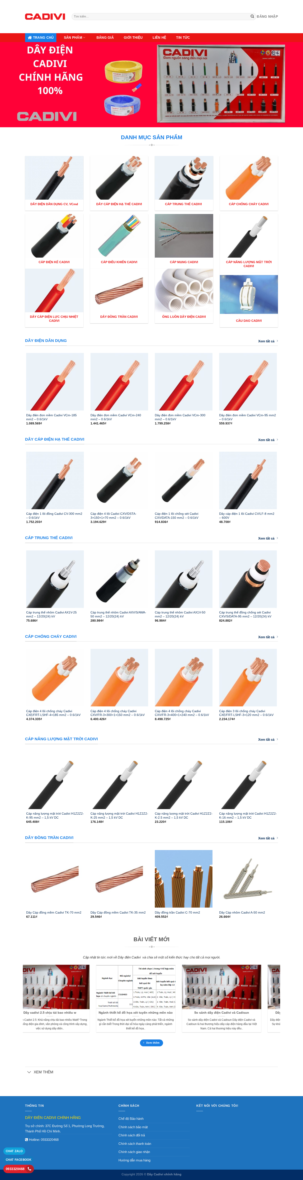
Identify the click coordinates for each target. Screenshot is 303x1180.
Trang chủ (43, 37)
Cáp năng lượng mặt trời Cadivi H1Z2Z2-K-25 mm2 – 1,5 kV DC (119, 815)
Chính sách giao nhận (134, 1152)
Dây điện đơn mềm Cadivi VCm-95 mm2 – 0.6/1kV (247, 417)
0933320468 (50, 1139)
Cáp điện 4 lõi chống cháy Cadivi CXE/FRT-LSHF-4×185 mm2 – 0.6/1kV (53, 713)
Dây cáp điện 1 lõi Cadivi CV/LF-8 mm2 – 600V (246, 515)
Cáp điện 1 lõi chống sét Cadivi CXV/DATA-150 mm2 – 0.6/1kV (176, 515)
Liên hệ (159, 37)
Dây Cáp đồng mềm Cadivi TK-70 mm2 (53, 912)
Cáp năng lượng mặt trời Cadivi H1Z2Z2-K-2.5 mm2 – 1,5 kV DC (183, 815)
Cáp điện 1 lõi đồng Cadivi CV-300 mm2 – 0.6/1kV (54, 515)
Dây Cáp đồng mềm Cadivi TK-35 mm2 (118, 912)
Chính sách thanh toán (134, 1143)
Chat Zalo (14, 1151)
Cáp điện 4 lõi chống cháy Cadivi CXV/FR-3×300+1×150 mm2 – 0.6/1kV (118, 713)
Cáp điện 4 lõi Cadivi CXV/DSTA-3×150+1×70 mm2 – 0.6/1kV (113, 515)
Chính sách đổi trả (131, 1135)
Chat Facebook (18, 1159)
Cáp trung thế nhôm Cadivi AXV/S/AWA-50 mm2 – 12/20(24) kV (118, 614)
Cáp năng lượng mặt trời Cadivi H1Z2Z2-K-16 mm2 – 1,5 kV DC (248, 815)
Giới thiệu (133, 37)
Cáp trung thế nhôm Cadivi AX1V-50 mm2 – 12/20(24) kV (180, 614)
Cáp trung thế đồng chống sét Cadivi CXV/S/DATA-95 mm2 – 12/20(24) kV (245, 614)
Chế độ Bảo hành (131, 1118)
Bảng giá (105, 37)
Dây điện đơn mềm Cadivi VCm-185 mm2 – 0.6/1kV (51, 417)
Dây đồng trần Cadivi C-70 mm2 (177, 912)
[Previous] (20, 380)
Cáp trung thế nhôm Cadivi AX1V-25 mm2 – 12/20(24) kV (51, 614)
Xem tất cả (266, 341)
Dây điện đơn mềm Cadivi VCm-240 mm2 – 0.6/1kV (116, 417)
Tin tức (183, 37)
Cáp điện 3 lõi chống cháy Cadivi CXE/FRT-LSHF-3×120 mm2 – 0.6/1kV (246, 713)
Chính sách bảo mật (133, 1127)
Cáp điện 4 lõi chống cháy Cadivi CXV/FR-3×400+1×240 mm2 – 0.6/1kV (182, 713)
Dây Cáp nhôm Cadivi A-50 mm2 (242, 912)
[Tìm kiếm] (252, 16)
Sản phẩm (73, 37)
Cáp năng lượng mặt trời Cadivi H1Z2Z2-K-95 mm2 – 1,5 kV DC (55, 815)
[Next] (283, 380)
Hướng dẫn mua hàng (134, 1160)
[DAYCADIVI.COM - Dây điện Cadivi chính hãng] (45, 16)
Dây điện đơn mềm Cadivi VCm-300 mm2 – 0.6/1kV (180, 417)
